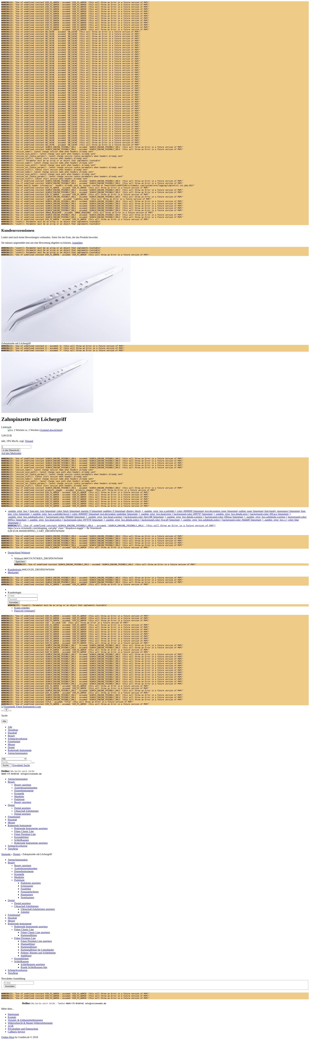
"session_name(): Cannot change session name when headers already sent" (47, 151)
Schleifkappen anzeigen (33, 964)
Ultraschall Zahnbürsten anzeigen (38, 909)
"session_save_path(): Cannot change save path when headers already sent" (48, 154)
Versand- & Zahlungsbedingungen (25, 1020)
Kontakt (12, 1017)
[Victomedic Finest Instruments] (21, 706)
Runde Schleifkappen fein (34, 967)
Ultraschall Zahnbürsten (26, 811)
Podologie (19, 799)
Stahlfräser (26, 955)
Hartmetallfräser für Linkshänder (37, 949)
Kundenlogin (15, 569)
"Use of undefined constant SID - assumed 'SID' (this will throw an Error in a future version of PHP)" (65, 623)
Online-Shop (7, 1037)
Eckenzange (27, 886)
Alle (10, 727)
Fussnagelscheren (30, 891)
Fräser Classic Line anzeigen (35, 932)
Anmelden (77, 242)
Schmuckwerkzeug (17, 738)
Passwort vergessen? (24, 610)
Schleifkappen (21, 840)
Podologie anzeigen (31, 883)
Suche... (6, 765)
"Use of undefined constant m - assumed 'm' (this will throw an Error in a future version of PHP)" (62, 346)
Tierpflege (13, 730)
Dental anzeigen (22, 808)
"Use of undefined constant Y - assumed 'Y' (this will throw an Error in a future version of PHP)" (62, 350)
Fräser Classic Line (24, 831)
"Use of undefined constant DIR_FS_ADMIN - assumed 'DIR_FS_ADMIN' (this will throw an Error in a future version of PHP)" (75, 2)
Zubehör (25, 912)
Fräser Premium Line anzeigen (36, 941)
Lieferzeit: (6, 427)
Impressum (13, 1014)
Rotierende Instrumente (19, 750)
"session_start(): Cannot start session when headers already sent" (44, 158)
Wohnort (18, 558)
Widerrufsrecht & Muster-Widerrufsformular (30, 1023)
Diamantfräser (28, 944)
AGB (10, 1025)
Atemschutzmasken (18, 753)
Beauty (11, 735)
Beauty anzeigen (22, 784)
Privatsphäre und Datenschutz (23, 1028)
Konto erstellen (22, 607)
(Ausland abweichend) (50, 430)
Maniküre (19, 796)
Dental (11, 747)
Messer (11, 744)
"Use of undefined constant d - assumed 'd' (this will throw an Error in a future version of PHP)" (62, 348)
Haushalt (12, 732)
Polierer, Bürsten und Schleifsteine (38, 952)
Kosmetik (19, 793)
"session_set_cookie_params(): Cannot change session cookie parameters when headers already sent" (62, 156)
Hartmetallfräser (29, 935)
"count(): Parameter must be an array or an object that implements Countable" (51, 161)
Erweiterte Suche (21, 765)
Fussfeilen (26, 888)
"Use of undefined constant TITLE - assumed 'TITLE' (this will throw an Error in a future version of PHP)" (67, 702)
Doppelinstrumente (24, 790)
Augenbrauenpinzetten (25, 787)
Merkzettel (13, 572)
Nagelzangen (27, 897)
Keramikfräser (21, 837)
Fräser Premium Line (25, 834)
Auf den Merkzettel (11, 453)
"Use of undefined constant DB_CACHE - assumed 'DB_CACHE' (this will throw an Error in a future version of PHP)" (70, 32)
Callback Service (16, 1031)
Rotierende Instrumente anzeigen (31, 828)
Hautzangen (27, 894)
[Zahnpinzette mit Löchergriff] (47, 412)
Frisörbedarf (14, 741)
